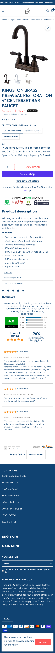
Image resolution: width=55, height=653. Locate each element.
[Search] (48, 10)
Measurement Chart (12, 278)
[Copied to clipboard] (23, 290)
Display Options (17, 454)
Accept (43, 642)
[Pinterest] (13, 290)
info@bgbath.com (11, 502)
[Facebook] (3, 290)
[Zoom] (47, 28)
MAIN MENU (11, 546)
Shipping (5, 114)
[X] (8, 290)
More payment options (27, 181)
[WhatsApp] (18, 290)
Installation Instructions (13, 283)
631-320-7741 (9, 515)
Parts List (8, 272)
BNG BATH (10, 536)
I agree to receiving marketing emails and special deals (27, 570)
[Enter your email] (50, 563)
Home (4, 19)
